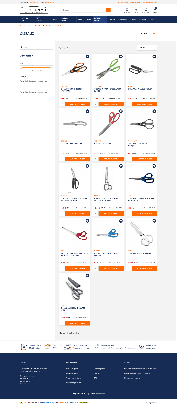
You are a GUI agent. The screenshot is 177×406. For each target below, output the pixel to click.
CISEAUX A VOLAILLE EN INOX (73, 143)
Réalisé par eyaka (151, 403)
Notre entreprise (72, 368)
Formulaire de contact (150, 2)
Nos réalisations (122, 2)
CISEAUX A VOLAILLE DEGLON (140, 89)
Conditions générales (73, 378)
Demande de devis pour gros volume (137, 373)
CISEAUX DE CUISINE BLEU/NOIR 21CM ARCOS (141, 199)
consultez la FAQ (48, 2)
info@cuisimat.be (98, 393)
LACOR (63, 305)
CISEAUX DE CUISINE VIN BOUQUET (138, 144)
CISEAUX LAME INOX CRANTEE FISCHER (106, 254)
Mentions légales (72, 373)
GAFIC (63, 250)
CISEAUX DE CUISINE (102, 143)
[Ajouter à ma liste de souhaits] (87, 56)
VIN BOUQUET (132, 141)
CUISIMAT (64, 141)
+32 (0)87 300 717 (35, 2)
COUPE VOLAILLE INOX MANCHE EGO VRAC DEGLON (74, 199)
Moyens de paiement (73, 382)
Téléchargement (99, 368)
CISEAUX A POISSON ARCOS (139, 253)
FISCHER (97, 250)
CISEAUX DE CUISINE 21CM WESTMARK (71, 90)
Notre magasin (135, 2)
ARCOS (130, 196)
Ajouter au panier (77, 104)
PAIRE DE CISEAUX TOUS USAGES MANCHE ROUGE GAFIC (74, 254)
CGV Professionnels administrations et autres (140, 368)
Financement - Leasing (132, 378)
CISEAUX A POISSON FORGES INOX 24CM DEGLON (106, 199)
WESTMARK (65, 86)
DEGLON (130, 86)
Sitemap (97, 373)
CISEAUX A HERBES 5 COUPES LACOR (73, 309)
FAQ (95, 378)
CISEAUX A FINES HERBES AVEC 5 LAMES (107, 90)
